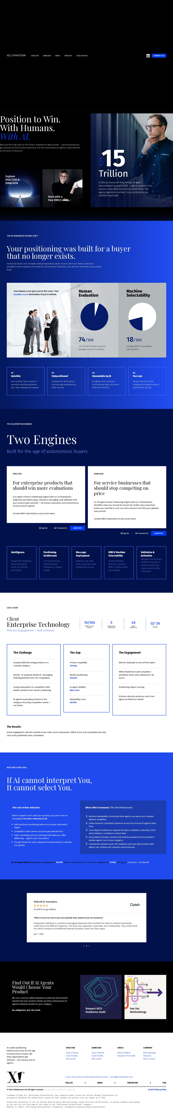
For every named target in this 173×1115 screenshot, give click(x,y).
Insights (68, 56)
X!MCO (57, 56)
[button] (86, 945)
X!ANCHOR (47, 56)
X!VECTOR (35, 56)
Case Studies (82, 56)
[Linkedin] (148, 56)
